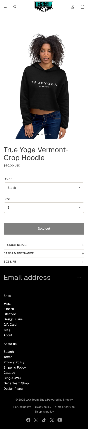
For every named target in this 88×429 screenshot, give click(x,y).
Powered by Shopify (60, 399)
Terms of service (64, 407)
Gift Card (10, 325)
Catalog (9, 373)
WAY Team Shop (36, 399)
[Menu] (5, 7)
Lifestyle (10, 314)
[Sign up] (79, 277)
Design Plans (13, 319)
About (8, 335)
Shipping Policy (15, 367)
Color (8, 179)
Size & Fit (10, 261)
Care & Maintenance (19, 253)
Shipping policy (44, 411)
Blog (7, 330)
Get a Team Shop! (16, 383)
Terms (8, 357)
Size (7, 199)
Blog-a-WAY (12, 378)
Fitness (9, 309)
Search (9, 352)
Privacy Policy (14, 362)
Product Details (16, 245)
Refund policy (22, 407)
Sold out (44, 228)
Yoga (7, 303)
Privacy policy (42, 407)
